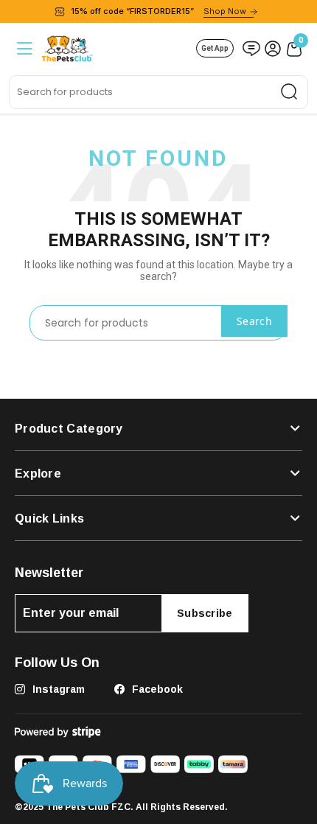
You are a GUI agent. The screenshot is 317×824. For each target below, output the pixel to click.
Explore (38, 473)
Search (254, 321)
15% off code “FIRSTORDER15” (158, 11)
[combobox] (158, 92)
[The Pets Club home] (67, 47)
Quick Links (49, 518)
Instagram (57, 689)
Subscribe (205, 613)
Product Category (69, 428)
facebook (156, 689)
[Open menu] (23, 48)
